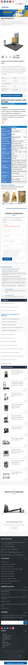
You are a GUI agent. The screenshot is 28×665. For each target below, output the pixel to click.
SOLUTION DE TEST (6, 639)
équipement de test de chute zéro (10, 271)
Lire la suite (14, 529)
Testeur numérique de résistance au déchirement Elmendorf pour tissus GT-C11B (17, 417)
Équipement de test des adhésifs (9, 330)
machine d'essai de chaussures (8, 564)
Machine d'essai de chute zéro (9, 285)
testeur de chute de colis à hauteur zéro (11, 276)
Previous (2, 513)
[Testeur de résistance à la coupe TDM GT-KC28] (6, 430)
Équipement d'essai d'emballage (8, 23)
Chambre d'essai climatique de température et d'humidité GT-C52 (17, 462)
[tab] (11, 95)
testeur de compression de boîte (8, 578)
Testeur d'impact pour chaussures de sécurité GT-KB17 (17, 395)
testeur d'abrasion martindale (7, 576)
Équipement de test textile (7, 303)
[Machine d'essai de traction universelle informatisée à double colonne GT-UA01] (6, 385)
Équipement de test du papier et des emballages (12, 21)
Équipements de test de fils (7, 566)
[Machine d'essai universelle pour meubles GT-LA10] (6, 441)
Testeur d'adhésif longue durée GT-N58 (16, 473)
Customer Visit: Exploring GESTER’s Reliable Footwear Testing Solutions (13, 590)
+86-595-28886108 (9, 546)
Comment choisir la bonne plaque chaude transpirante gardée (14, 605)
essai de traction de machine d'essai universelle (12, 569)
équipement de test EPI (6, 583)
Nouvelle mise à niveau (6, 363)
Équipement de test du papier (8, 324)
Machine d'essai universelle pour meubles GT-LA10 (17, 439)
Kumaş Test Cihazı (5, 561)
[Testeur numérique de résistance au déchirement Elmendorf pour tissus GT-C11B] (6, 419)
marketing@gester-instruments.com (15, 552)
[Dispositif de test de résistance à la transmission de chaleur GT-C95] (6, 453)
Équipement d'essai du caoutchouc (9, 345)
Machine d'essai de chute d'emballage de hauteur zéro (13, 283)
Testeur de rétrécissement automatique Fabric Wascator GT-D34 (17, 406)
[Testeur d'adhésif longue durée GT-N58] (6, 475)
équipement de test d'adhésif (7, 573)
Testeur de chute (21, 285)
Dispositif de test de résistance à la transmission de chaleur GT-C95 (17, 451)
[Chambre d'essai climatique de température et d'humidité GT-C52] (6, 464)
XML (22, 652)
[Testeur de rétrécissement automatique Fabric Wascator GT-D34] (6, 408)
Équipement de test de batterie (8, 359)
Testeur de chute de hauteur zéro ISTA (10, 268)
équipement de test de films (7, 571)
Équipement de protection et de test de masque (12, 356)
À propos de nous (7, 635)
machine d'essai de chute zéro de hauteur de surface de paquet (14, 279)
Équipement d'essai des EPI (7, 334)
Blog (3, 647)
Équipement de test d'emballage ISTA (10, 319)
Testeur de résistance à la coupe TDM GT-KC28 (17, 427)
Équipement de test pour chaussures (9, 307)
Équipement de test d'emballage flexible (10, 581)
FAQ (3, 640)
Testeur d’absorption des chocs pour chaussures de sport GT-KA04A (17, 372)
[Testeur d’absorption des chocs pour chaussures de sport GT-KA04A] (6, 374)
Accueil (3, 20)
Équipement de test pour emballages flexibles (12, 327)
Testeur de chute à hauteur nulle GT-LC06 (11, 226)
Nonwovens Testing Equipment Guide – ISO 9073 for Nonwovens (13, 597)
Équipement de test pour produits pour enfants (12, 348)
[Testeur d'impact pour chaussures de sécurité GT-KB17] (6, 396)
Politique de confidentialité (14, 654)
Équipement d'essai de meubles (17, 657)
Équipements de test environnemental (10, 352)
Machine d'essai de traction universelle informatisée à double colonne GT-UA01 (17, 383)
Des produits (6, 637)
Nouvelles (5, 642)
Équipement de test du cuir (7, 338)
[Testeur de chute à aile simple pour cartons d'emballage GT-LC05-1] (14, 508)
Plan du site (5, 645)
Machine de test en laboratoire (14, 659)
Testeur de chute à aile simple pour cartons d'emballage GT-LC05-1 (14, 522)
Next (26, 513)
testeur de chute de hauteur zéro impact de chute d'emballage (13, 274)
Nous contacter (6, 644)
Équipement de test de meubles (8, 310)
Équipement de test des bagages (9, 341)
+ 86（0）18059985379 (12, 549)
